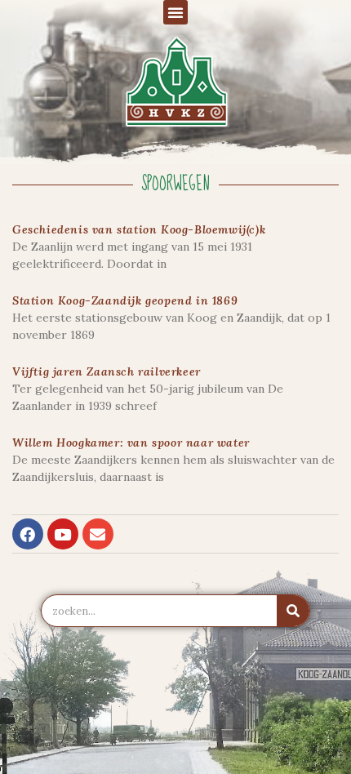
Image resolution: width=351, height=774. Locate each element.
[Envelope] (97, 533)
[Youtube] (62, 533)
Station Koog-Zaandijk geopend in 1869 (125, 300)
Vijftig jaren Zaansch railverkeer (106, 371)
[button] (175, 12)
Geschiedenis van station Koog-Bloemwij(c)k (138, 229)
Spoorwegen (176, 184)
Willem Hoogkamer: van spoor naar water (131, 442)
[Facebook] (27, 533)
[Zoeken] (293, 610)
